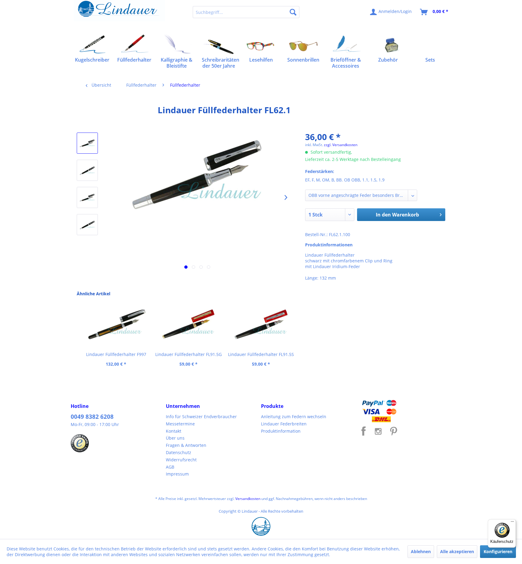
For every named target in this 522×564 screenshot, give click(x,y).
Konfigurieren (498, 551)
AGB (170, 467)
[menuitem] (246, 12)
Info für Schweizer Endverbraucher (201, 416)
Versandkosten (247, 498)
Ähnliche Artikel (93, 293)
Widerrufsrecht (181, 460)
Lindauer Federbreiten (284, 424)
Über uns (175, 438)
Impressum (177, 474)
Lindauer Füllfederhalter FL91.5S (261, 354)
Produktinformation (281, 431)
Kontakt (173, 431)
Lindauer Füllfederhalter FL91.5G (188, 354)
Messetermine (180, 424)
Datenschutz (178, 452)
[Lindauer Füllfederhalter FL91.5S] (261, 324)
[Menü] (512, 523)
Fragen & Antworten (186, 445)
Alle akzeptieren (457, 551)
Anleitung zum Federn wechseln (293, 416)
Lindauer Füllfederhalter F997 (116, 354)
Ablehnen (421, 551)
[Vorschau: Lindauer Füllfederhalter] (87, 143)
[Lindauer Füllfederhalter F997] (116, 324)
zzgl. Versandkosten (340, 144)
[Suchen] (293, 12)
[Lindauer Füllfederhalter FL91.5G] (188, 324)
